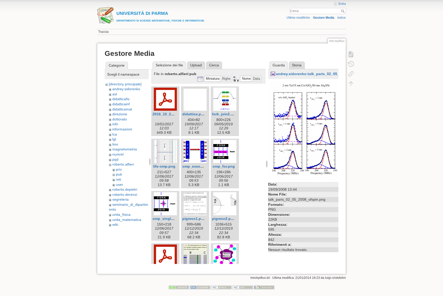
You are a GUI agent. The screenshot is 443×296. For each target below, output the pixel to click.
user (119, 184)
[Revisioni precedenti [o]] (351, 64)
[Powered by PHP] (200, 287)
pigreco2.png (223, 219)
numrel (118, 154)
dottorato (119, 119)
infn (115, 124)
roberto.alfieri (123, 164)
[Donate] (179, 287)
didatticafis (120, 99)
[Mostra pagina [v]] (351, 54)
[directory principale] (125, 84)
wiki (115, 224)
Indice (341, 17)
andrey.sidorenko (126, 89)
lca (114, 134)
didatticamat (122, 109)
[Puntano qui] (351, 74)
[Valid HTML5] (221, 287)
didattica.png (194, 114)
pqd (115, 159)
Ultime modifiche (298, 17)
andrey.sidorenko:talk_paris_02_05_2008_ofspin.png (322, 74)
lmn (115, 144)
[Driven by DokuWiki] (264, 287)
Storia (296, 65)
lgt (114, 139)
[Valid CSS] (243, 287)
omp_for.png (224, 166)
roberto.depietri (124, 189)
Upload (196, 65)
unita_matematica (126, 220)
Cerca (343, 11)
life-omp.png (164, 166)
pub (119, 174)
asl (114, 94)
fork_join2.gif (223, 114)
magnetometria (124, 149)
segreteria (120, 199)
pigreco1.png (194, 219)
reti (118, 179)
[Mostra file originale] (303, 131)
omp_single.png (167, 219)
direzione (119, 114)
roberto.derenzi (124, 194)
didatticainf (121, 104)
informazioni (122, 129)
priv (119, 169)
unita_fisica (121, 214)
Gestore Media (323, 17)
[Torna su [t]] (351, 83)
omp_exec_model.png (201, 166)
